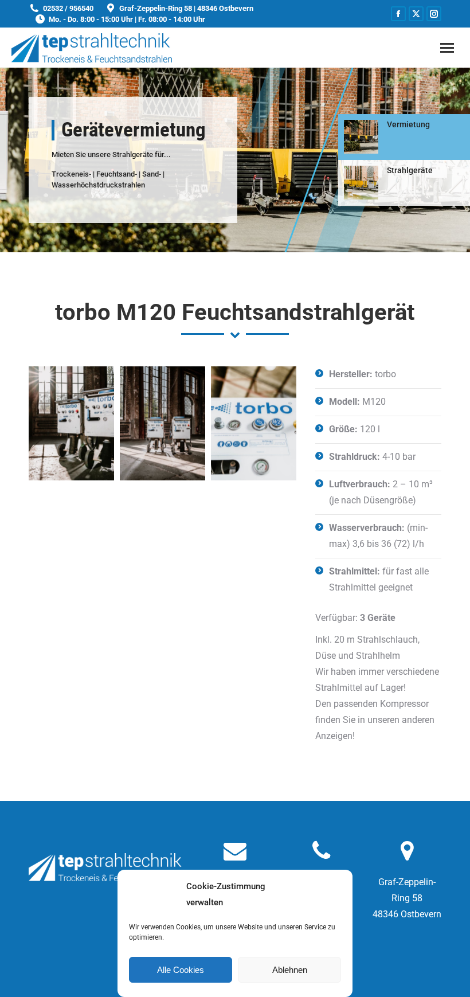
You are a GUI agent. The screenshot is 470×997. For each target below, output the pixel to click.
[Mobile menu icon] (447, 48)
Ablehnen (289, 970)
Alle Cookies (180, 970)
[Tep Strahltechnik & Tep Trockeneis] (71, 423)
